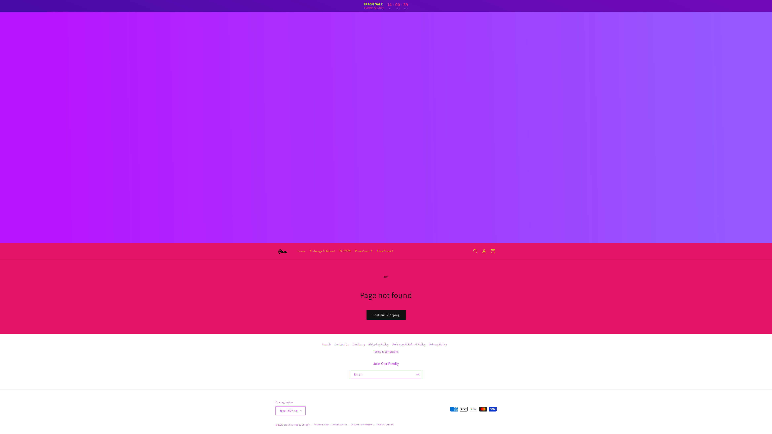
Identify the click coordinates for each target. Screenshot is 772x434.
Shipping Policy (379, 344)
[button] (475, 251)
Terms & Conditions (386, 351)
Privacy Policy (438, 344)
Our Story (359, 344)
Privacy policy (321, 424)
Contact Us (342, 344)
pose (286, 424)
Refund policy (340, 424)
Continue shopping (386, 315)
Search (326, 344)
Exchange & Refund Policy (409, 344)
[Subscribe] (417, 374)
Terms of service (385, 424)
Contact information (362, 424)
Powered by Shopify (299, 424)
